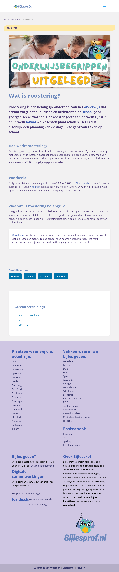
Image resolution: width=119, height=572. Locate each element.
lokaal (31, 122)
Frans (66, 372)
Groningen (17, 401)
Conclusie (18, 235)
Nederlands (82, 183)
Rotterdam (17, 424)
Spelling (67, 441)
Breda (15, 381)
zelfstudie (23, 325)
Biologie (67, 383)
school (87, 112)
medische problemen (29, 315)
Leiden (15, 412)
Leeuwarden (18, 409)
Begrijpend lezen (71, 444)
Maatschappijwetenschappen (77, 417)
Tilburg (15, 428)
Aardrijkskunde (70, 405)
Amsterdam (18, 369)
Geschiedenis (69, 409)
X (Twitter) (45, 276)
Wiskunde (68, 379)
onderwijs (92, 107)
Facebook (15, 276)
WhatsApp (61, 276)
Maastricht (17, 417)
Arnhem (16, 377)
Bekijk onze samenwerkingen (26, 493)
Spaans (66, 376)
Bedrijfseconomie (72, 398)
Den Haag (17, 385)
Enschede (16, 397)
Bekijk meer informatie (42, 465)
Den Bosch (17, 389)
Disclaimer (68, 567)
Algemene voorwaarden (41, 498)
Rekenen (67, 433)
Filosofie (67, 420)
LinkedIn (30, 276)
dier (20, 320)
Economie (68, 394)
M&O (65, 402)
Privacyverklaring (38, 504)
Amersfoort (17, 365)
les (44, 183)
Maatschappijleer (71, 413)
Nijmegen (16, 420)
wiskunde (35, 186)
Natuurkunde (69, 387)
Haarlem (16, 405)
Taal (65, 437)
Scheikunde (69, 391)
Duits (65, 368)
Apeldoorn (17, 373)
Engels (66, 365)
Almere (15, 361)
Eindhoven (17, 393)
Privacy (81, 567)
